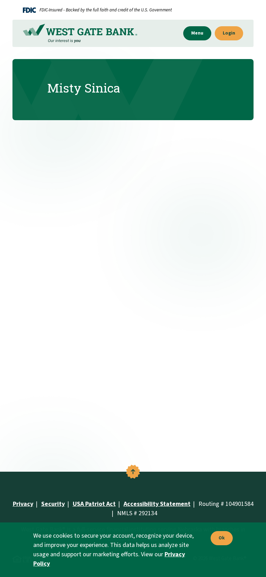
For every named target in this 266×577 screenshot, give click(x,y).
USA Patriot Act (94, 504)
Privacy (23, 504)
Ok (220, 538)
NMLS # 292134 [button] (137, 513)
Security (53, 504)
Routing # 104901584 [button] (226, 504)
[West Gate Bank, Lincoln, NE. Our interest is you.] (80, 33)
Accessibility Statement (157, 504)
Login (229, 33)
